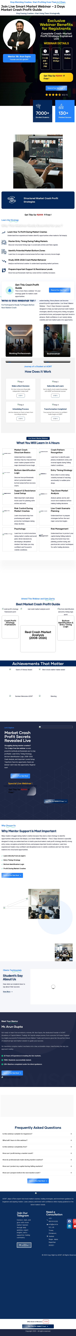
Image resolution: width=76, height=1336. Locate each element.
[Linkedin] (69, 1226)
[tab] (38, 1134)
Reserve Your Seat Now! (20, 776)
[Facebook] (69, 1221)
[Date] (56, 51)
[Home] (38, 1193)
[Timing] (45, 51)
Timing (45, 55)
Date (56, 55)
